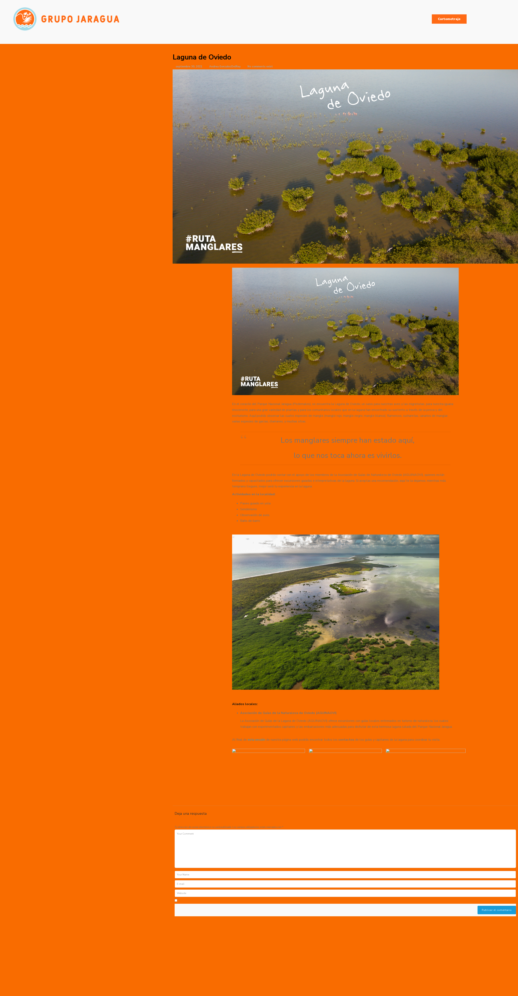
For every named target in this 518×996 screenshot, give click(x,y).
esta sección (256, 739)
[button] (345, 331)
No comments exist (260, 66)
